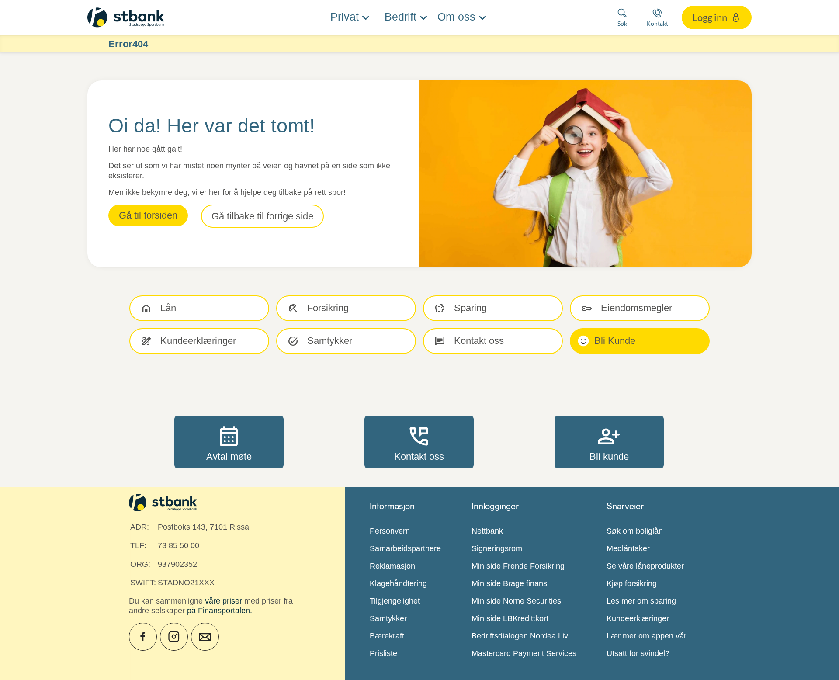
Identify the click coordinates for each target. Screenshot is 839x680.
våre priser (223, 601)
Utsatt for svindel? (638, 653)
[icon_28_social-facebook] (143, 637)
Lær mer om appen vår (646, 635)
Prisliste (383, 653)
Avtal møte (229, 442)
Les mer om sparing (641, 601)
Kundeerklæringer (638, 618)
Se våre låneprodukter (645, 566)
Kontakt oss (419, 442)
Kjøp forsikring (632, 583)
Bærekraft (387, 635)
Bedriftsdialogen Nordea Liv (520, 635)
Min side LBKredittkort (510, 618)
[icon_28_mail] (205, 637)
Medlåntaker (628, 548)
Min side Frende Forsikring (518, 566)
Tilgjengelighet (395, 601)
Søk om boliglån (635, 531)
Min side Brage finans (509, 583)
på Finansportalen (218, 610)
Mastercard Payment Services (524, 653)
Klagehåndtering (398, 583)
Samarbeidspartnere (405, 548)
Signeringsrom (497, 548)
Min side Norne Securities (516, 601)
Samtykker (388, 618)
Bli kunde (609, 442)
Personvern (390, 531)
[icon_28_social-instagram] (174, 637)
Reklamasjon (392, 566)
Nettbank (487, 531)
